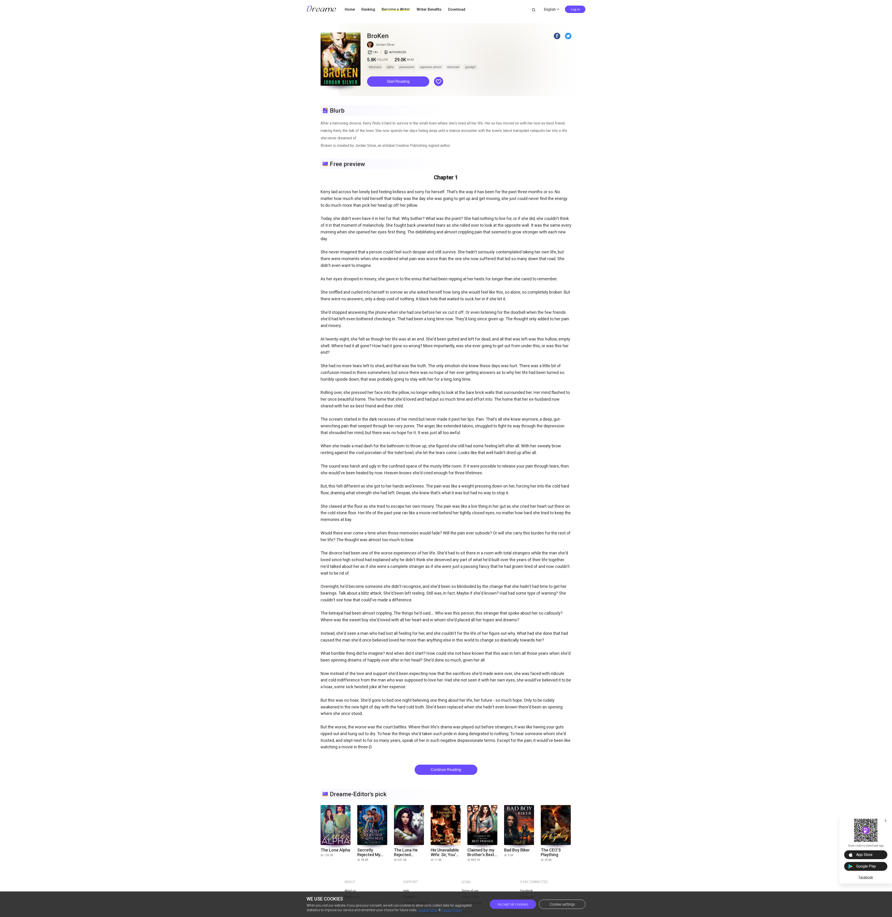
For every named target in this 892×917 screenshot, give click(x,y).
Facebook (866, 877)
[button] (398, 81)
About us (350, 890)
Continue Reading (446, 770)
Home (350, 9)
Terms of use (470, 890)
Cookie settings (562, 904)
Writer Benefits (429, 9)
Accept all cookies (513, 904)
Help (406, 890)
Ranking (368, 9)
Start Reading (398, 81)
